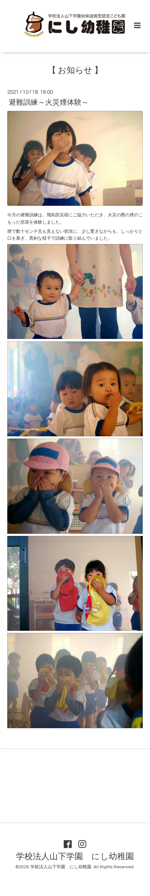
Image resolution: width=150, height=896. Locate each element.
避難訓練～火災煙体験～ (49, 102)
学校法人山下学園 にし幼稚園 (75, 857)
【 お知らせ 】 (75, 70)
